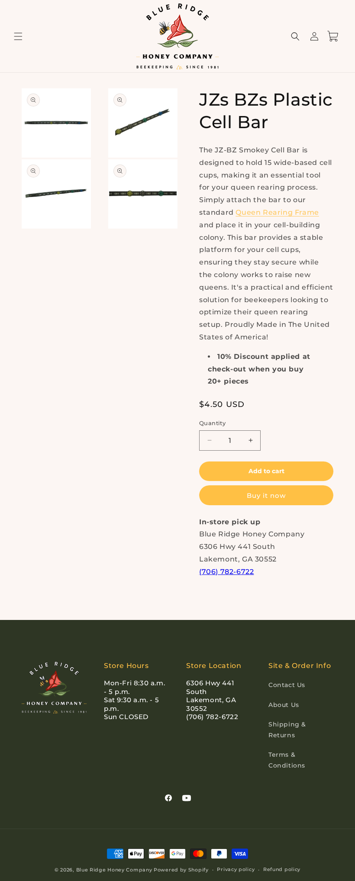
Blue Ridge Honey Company (114, 870)
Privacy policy (236, 869)
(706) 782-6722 (226, 572)
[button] (18, 36)
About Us (283, 705)
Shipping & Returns (287, 729)
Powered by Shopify (181, 870)
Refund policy (281, 869)
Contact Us (286, 685)
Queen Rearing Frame (277, 212)
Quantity (212, 423)
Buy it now (266, 495)
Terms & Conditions (286, 760)
